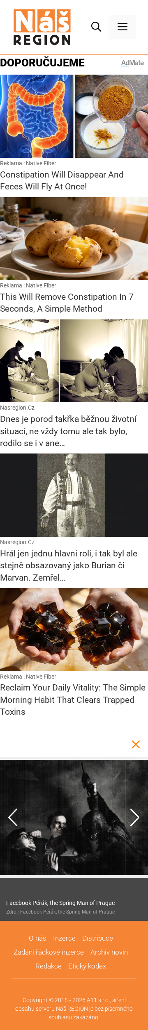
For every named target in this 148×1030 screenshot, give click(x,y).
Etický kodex (87, 966)
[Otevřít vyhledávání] (96, 27)
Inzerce (64, 938)
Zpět (135, 744)
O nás (37, 938)
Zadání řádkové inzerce (49, 952)
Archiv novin (109, 952)
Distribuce (97, 938)
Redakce (48, 966)
